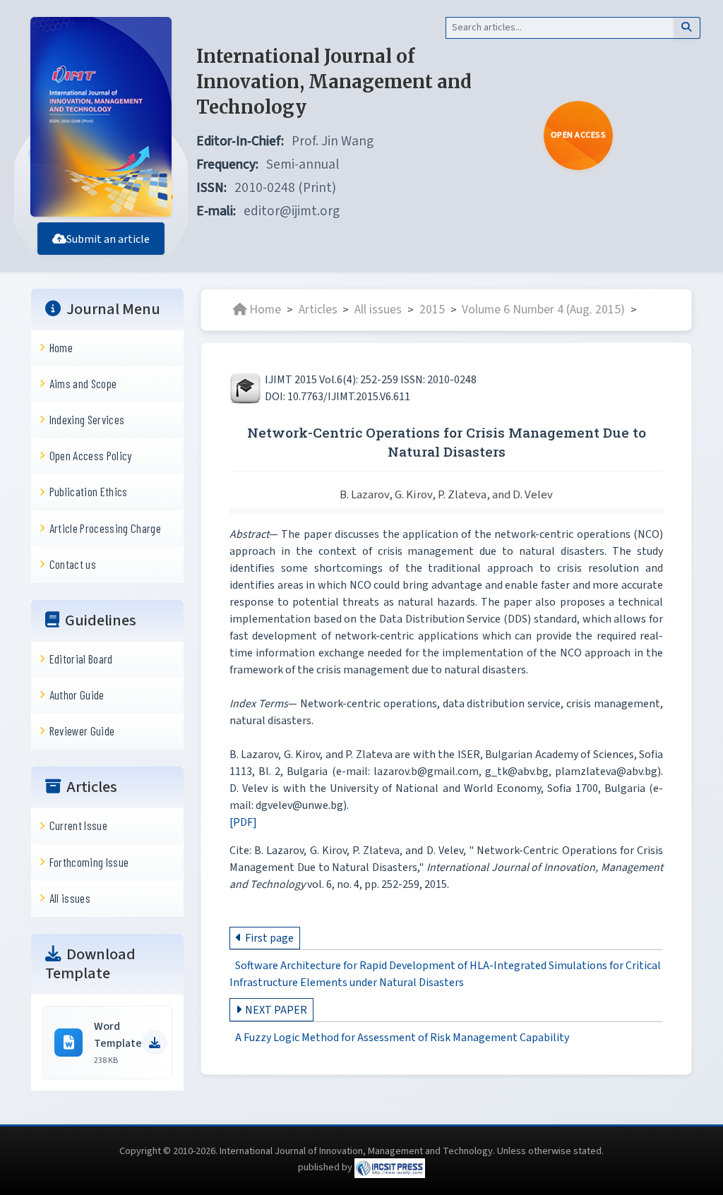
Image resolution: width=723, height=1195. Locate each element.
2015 (432, 309)
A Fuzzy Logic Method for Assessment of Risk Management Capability (402, 1037)
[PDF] (243, 822)
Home (61, 347)
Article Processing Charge (105, 528)
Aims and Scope (83, 383)
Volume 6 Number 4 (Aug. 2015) (543, 309)
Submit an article (108, 239)
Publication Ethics (88, 491)
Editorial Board (81, 658)
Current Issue (78, 825)
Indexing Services (87, 419)
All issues (69, 898)
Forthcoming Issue (89, 862)
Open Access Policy (90, 455)
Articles (318, 309)
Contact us (72, 564)
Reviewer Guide (82, 730)
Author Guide (76, 694)
